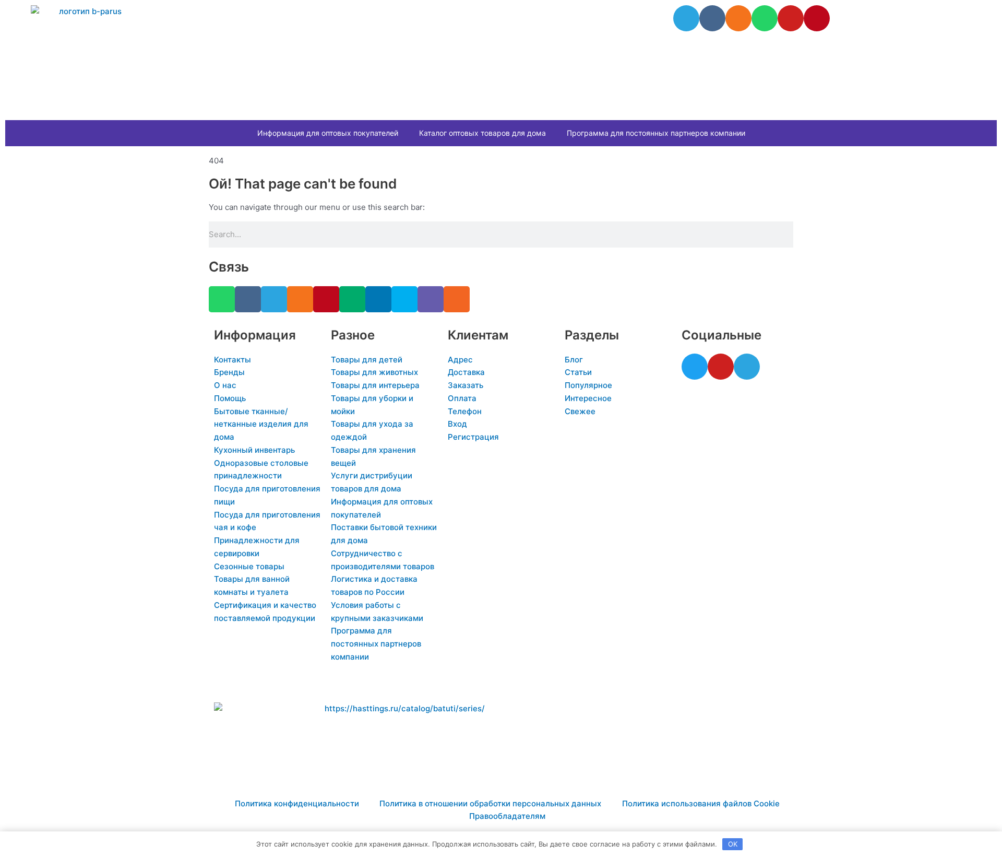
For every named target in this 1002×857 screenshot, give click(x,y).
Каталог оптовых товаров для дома (482, 132)
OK (732, 844)
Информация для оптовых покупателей (327, 132)
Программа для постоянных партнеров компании (656, 132)
